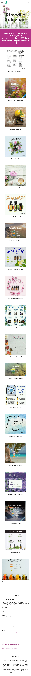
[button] (2, 2)
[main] (15, 17)
